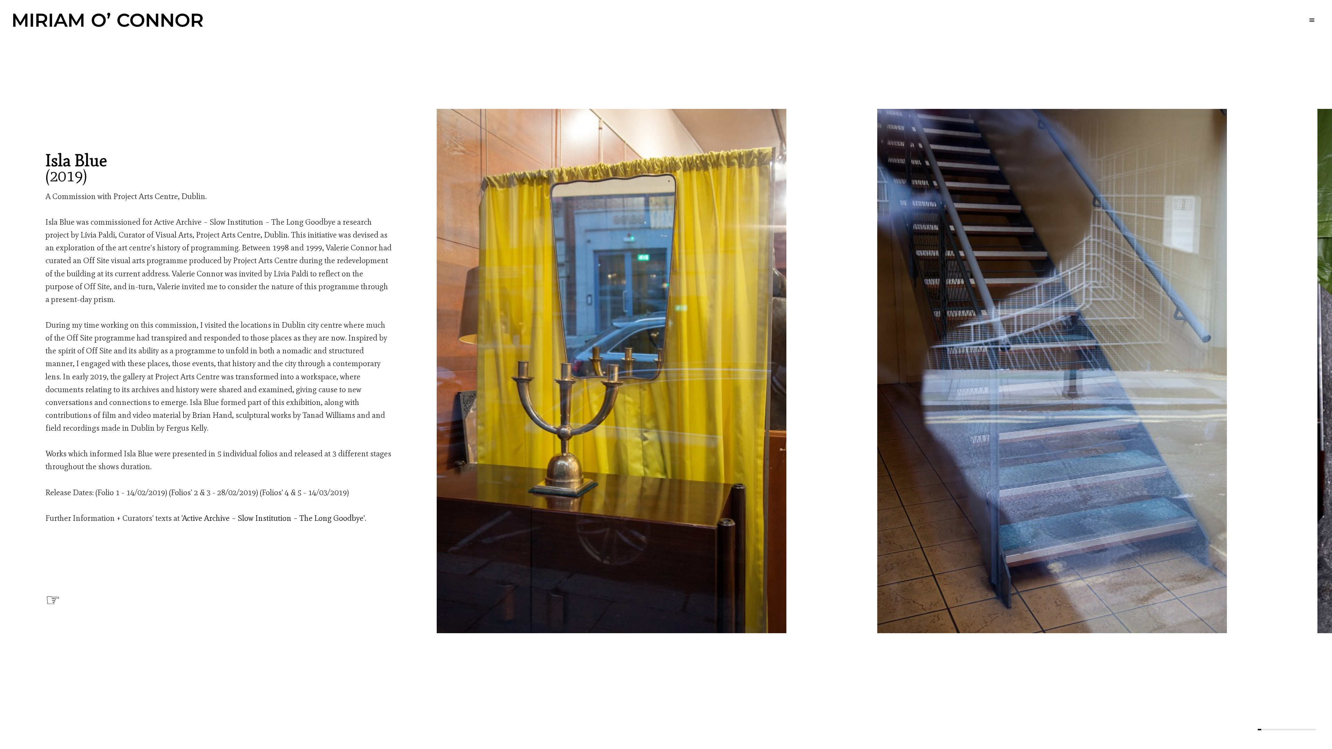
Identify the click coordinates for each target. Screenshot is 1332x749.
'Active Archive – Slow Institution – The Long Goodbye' (273, 518)
